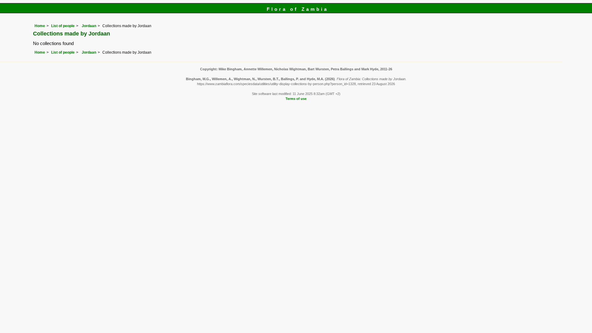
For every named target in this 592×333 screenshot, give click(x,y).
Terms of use (296, 99)
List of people (63, 26)
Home (40, 26)
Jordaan (88, 26)
